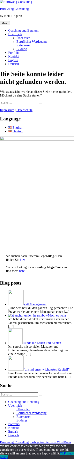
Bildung (21, 49)
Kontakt (13, 56)
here (22, 271)
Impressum (7, 110)
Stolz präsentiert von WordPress (50, 442)
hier (22, 259)
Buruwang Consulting (14, 9)
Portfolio (14, 52)
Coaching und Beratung (23, 30)
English (13, 60)
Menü (5, 23)
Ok (62, 453)
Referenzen (23, 45)
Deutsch (13, 64)
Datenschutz (24, 110)
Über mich (15, 34)
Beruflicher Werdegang (31, 41)
